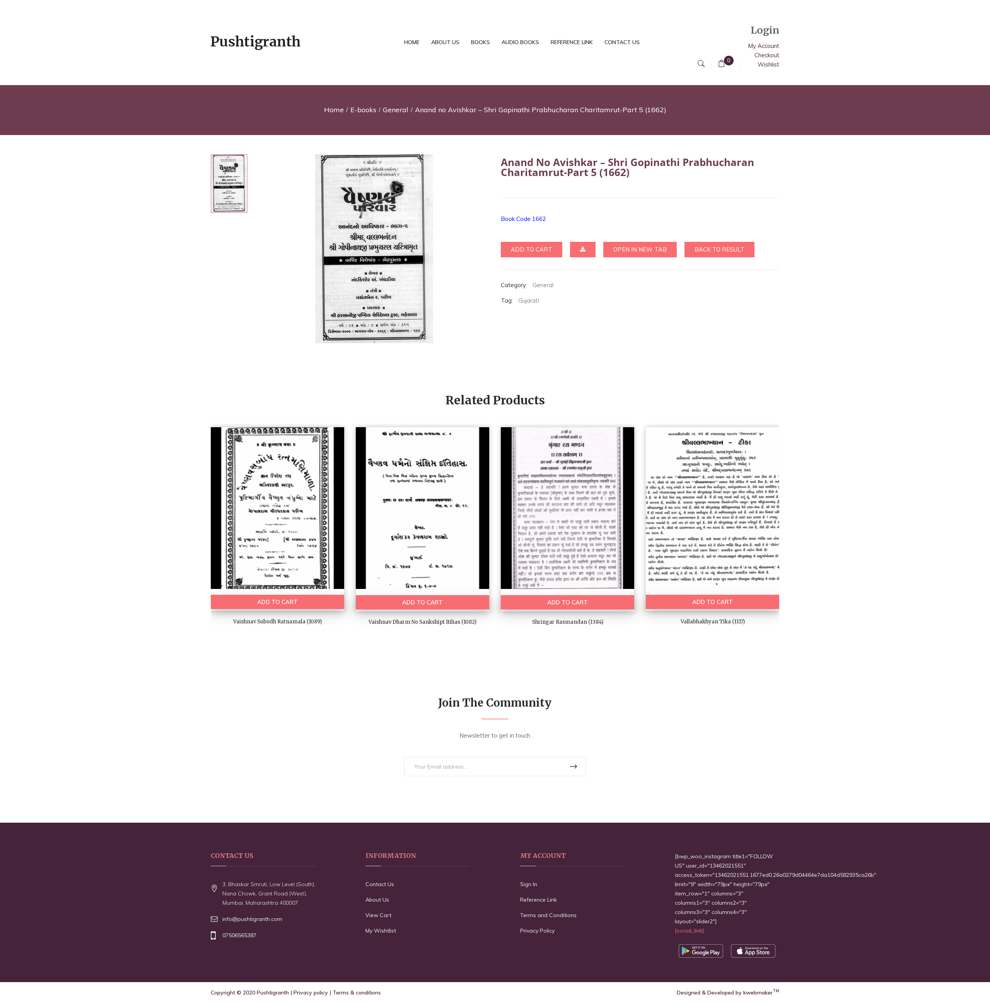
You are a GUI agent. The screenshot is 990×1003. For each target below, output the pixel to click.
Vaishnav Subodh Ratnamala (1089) (277, 621)
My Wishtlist (380, 930)
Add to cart (531, 249)
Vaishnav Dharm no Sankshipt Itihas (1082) (422, 622)
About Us (377, 899)
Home (334, 109)
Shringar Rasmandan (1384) (567, 622)
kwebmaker (761, 992)
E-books (363, 109)
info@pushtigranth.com (252, 919)
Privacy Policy (537, 930)
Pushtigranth (273, 992)
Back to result (719, 249)
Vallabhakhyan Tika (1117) (713, 621)
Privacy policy (311, 992)
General (395, 109)
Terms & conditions (357, 992)
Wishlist (768, 64)
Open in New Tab (640, 249)
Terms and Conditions (548, 915)
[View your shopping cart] (721, 64)
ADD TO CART (277, 602)
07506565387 (239, 935)
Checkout (766, 55)
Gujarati (528, 300)
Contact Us (379, 884)
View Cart (378, 915)
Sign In (528, 884)
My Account (763, 46)
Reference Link (538, 899)
